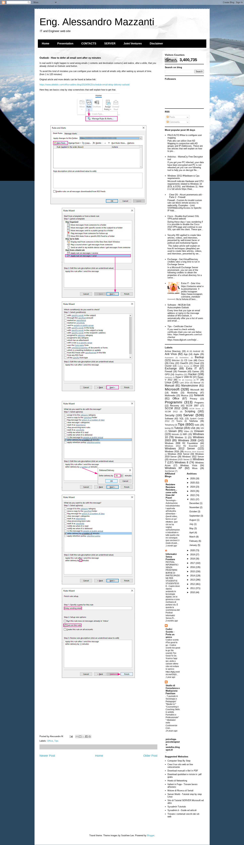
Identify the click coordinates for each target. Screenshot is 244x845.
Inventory (188, 380)
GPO (167, 374)
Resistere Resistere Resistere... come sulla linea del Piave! (171, 491)
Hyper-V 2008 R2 (183, 377)
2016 (193, 567)
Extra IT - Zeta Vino (190, 283)
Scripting (190, 411)
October (193, 511)
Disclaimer (156, 43)
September (195, 516)
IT (198, 380)
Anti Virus (171, 354)
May (191, 528)
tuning (167, 428)
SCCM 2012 (172, 408)
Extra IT (191, 368)
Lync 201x (184, 382)
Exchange (171, 368)
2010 (193, 592)
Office (50, 741)
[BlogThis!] (80, 736)
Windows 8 (181, 462)
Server (188, 415)
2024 (193, 487)
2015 (193, 571)
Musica (184, 395)
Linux (168, 382)
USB (193, 428)
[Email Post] (71, 736)
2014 (193, 575)
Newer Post (47, 755)
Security (169, 415)
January (193, 545)
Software (169, 418)
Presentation (65, 43)
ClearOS (184, 363)
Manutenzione (189, 385)
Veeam (172, 431)
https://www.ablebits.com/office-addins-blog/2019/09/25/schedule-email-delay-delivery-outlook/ (85, 84)
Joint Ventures (132, 43)
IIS (180, 380)
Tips (56, 741)
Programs (199, 402)
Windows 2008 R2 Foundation (181, 443)
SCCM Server (195, 408)
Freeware (182, 371)
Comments (174, 122)
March (192, 536)
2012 (193, 584)
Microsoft (172, 389)
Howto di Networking (177, 780)
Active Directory (173, 351)
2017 (193, 563)
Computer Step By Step (178, 760)
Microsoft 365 (197, 389)
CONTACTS (88, 43)
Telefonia (193, 421)
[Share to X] (83, 736)
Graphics (179, 374)
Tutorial (178, 428)
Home (45, 43)
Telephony (169, 425)
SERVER (110, 43)
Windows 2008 (187, 440)
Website (175, 434)
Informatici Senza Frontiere (171, 557)
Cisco (201, 360)
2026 (193, 478)
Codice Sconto (183, 366)
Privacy (193, 398)
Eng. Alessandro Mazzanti (97, 21)
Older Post (150, 755)
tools (197, 425)
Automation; (184, 357)
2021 (193, 499)
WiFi (185, 434)
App (186, 354)
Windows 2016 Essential (194, 452)
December (194, 503)
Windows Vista (188, 465)
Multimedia (170, 395)
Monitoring (192, 392)
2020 (193, 550)
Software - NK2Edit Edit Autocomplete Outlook (178, 306)
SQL (181, 418)
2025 (193, 482)
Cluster (168, 366)
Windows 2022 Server (193, 456)
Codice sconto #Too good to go (172, 642)
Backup (199, 357)
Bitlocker (176, 360)
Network (199, 395)
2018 (193, 558)
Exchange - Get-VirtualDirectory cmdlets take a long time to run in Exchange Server (183, 262)
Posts (172, 117)
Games (195, 371)
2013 (193, 580)
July (191, 524)
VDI (202, 428)
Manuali (169, 385)
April (191, 532)
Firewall (168, 371)
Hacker (192, 374)
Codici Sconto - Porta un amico (170, 633)
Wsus (195, 468)
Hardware (168, 377)
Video (186, 431)
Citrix (171, 363)
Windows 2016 (172, 451)
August (193, 520)
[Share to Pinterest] (89, 736)
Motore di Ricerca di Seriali (180, 790)
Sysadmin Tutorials (176, 806)
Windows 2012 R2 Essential (181, 446)
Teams (179, 421)
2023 (193, 491)
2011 (193, 588)
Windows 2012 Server (180, 448)
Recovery (174, 405)
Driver (196, 366)
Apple (196, 354)
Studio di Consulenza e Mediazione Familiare (173, 689)
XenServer (169, 471)
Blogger (150, 835)
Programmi (173, 402)
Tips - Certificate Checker (179, 326)
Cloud (196, 363)
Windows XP (173, 468)
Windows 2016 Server (178, 454)
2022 (193, 495)
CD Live (188, 360)
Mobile (174, 392)
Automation (169, 357)
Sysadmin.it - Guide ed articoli (182, 810)
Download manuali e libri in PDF (182, 770)
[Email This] (77, 736)
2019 (193, 554)
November (194, 507)
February (194, 541)
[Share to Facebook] (86, 736)
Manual (197, 382)
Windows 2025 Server (179, 459)
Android (196, 351)
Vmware (199, 431)
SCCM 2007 (192, 405)
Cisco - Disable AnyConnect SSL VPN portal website (183, 217)
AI (188, 351)
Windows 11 (181, 437)
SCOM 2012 (171, 411)
